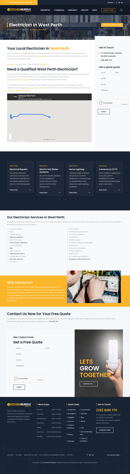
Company (15, 30)
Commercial (59, 10)
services (41, 56)
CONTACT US (88, 384)
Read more (14, 190)
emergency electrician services (18, 91)
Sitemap (71, 441)
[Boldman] (19, 10)
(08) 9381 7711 (30, 3)
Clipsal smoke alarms (17, 254)
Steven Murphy (50, 463)
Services (84, 10)
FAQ (82, 428)
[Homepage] (8, 30)
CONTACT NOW (108, 10)
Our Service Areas (113, 455)
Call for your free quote (112, 25)
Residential (45, 10)
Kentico (95, 463)
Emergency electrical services (79, 259)
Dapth (81, 463)
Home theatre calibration (19, 243)
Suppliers (71, 417)
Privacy (70, 434)
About (24, 30)
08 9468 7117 (44, 64)
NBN (11, 248)
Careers (110, 3)
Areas (94, 10)
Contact (71, 421)
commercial (24, 80)
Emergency (72, 10)
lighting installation (33, 88)
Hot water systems (16, 259)
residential (14, 80)
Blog (82, 417)
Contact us (11, 64)
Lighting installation (16, 237)
